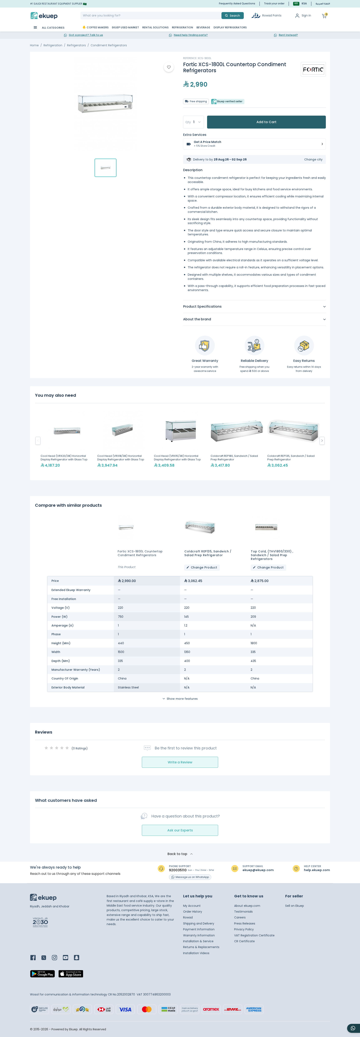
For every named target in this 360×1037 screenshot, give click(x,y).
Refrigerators (76, 45)
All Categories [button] (52, 28)
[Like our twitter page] (46, 958)
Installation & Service (198, 941)
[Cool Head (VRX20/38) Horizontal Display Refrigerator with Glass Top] (67, 441)
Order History (192, 911)
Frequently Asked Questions (237, 3)
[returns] (304, 345)
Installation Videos (196, 953)
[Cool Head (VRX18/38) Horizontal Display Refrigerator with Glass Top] (123, 441)
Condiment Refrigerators (109, 45)
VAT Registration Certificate (254, 935)
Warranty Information (199, 935)
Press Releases (244, 923)
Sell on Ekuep (294, 906)
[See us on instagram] (56, 958)
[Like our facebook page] (35, 958)
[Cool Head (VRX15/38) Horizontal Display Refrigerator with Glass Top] (180, 441)
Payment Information (199, 929)
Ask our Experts (180, 830)
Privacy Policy (244, 929)
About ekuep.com (247, 906)
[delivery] (254, 345)
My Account (192, 906)
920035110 (178, 870)
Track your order (274, 3)
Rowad (188, 917)
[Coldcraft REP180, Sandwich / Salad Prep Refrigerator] (237, 441)
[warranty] (205, 345)
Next (322, 441)
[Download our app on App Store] (70, 974)
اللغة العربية (323, 4)
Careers (240, 917)
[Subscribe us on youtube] (68, 958)
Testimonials (243, 911)
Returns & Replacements (201, 947)
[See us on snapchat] (79, 958)
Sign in (306, 15)
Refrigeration (53, 45)
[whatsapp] (353, 1028)
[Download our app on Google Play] (42, 974)
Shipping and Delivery (198, 923)
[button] (300, 4)
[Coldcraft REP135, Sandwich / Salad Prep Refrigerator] (293, 441)
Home (34, 45)
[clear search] (220, 15)
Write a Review (180, 762)
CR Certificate (244, 941)
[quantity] (193, 122)
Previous (37, 441)
